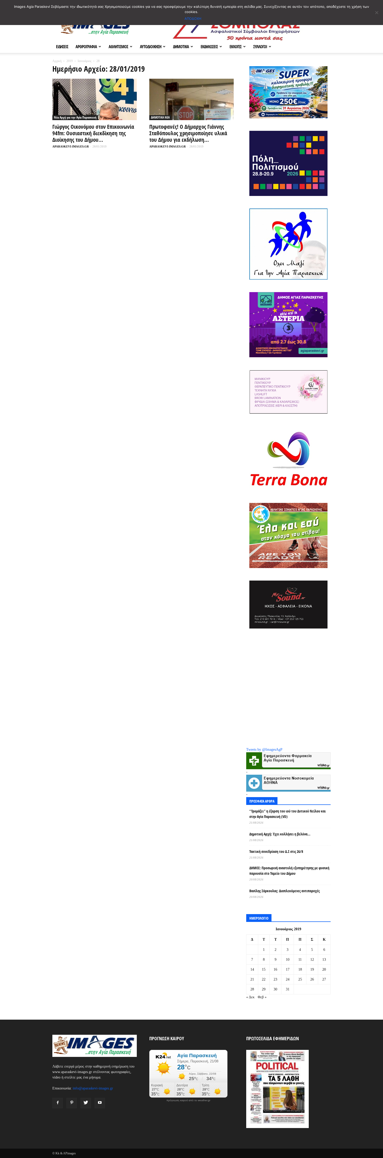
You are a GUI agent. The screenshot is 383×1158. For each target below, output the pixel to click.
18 (300, 969)
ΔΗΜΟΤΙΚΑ (181, 47)
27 (324, 979)
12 (312, 960)
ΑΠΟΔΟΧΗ (192, 18)
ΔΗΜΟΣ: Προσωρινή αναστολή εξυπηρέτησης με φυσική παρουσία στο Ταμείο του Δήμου (289, 870)
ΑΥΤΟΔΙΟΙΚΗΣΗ (150, 47)
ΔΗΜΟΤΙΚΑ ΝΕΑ (160, 117)
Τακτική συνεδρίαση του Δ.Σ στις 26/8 (276, 851)
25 (300, 979)
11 (300, 960)
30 (275, 989)
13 (324, 960)
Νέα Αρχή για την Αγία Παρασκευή (75, 117)
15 (263, 969)
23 (275, 979)
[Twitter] (86, 1103)
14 (252, 969)
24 (287, 979)
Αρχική (56, 61)
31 (287, 989)
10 (287, 960)
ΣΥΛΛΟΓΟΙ (260, 47)
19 (312, 969)
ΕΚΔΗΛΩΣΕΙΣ (209, 47)
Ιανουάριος (84, 61)
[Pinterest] (71, 1103)
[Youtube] (100, 1103)
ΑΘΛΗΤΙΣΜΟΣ (118, 47)
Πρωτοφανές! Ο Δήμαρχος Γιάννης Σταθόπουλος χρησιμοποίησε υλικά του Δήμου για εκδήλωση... (188, 133)
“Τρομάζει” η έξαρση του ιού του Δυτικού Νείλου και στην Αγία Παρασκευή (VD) (287, 814)
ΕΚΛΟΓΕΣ (236, 47)
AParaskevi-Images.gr (70, 146)
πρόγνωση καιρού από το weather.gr (188, 1100)
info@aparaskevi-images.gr (93, 1088)
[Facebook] (57, 1103)
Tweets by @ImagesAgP (264, 750)
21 (252, 979)
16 (275, 969)
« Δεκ (250, 997)
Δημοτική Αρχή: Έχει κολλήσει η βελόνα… (279, 833)
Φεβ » (262, 997)
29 (263, 989)
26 (312, 979)
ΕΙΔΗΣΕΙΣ (62, 47)
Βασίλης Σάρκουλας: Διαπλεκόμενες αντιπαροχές (284, 890)
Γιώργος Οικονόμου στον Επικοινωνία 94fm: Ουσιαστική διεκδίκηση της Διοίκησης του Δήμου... (93, 133)
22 (263, 979)
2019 (69, 61)
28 (252, 989)
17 (287, 969)
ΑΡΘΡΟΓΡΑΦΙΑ (86, 47)
